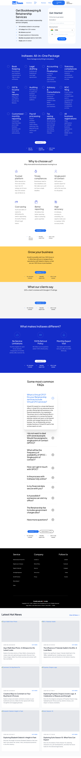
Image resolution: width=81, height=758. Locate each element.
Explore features (45, 531)
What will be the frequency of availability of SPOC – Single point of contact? (37, 455)
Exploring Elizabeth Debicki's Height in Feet (19, 737)
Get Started (39, 142)
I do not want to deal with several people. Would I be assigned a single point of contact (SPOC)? (37, 438)
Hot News (34, 644)
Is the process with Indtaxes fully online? (37, 477)
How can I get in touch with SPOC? (37, 468)
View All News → (74, 615)
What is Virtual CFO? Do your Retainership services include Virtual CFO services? (37, 398)
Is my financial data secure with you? (36, 487)
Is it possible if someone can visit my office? (37, 498)
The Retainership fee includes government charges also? (37, 510)
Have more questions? (37, 519)
